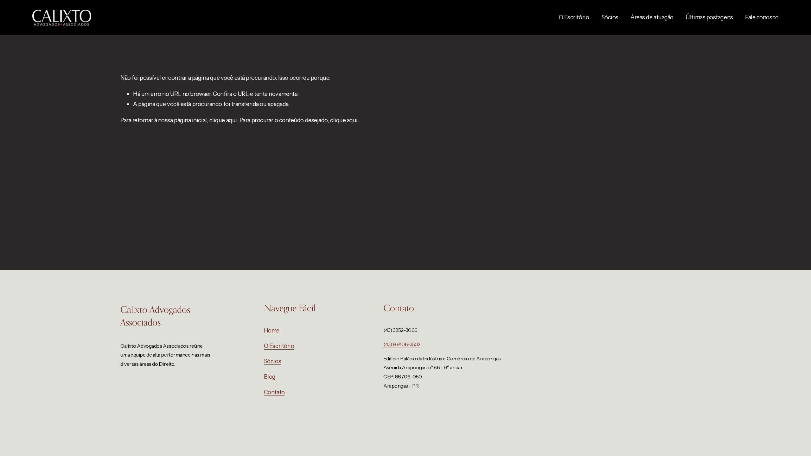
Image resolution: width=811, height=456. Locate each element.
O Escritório (574, 17)
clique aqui (223, 120)
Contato (274, 392)
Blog (270, 376)
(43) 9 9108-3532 (401, 344)
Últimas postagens (709, 17)
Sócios (609, 17)
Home (271, 330)
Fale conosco (762, 17)
